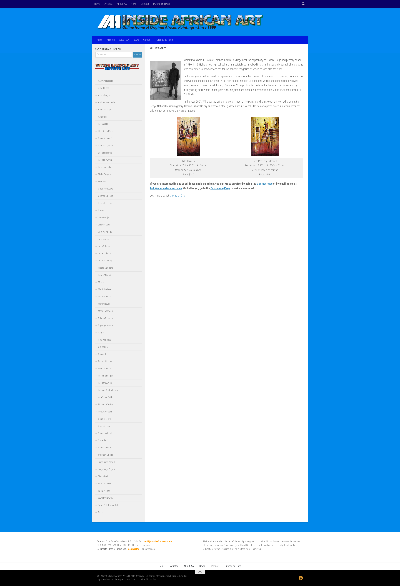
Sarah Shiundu (105, 426)
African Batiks (106, 397)
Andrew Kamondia (106, 102)
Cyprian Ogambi (105, 145)
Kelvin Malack (104, 275)
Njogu (101, 332)
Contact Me (133, 549)
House (101, 210)
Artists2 (108, 3)
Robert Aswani (105, 411)
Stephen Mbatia (105, 454)
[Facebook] (301, 578)
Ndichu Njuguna (105, 318)
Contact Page (264, 183)
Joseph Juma (104, 253)
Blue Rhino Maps (105, 131)
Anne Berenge (105, 109)
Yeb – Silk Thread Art (108, 505)
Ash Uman (103, 116)
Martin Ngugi (104, 303)
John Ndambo (104, 246)
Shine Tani (103, 440)
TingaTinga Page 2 (106, 469)
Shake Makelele (105, 433)
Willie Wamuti (104, 490)
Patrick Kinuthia (105, 361)
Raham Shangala (105, 375)
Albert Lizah (103, 88)
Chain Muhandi (105, 138)
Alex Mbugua (104, 95)
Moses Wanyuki (105, 311)
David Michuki (104, 167)
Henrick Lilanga (105, 203)
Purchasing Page (161, 3)
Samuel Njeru (104, 418)
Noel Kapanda (104, 339)
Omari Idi (102, 354)
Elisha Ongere (104, 174)
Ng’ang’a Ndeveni (106, 325)
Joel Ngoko (103, 239)
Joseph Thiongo (105, 260)
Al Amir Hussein (105, 80)
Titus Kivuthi (103, 476)
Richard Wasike (105, 404)
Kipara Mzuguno (105, 267)
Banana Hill (103, 124)
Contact (145, 3)
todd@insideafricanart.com (166, 188)
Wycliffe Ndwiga (105, 498)
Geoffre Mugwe (105, 188)
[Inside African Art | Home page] (180, 22)
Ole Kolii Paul (104, 347)
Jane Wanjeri (104, 217)
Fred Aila (102, 181)
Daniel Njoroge (105, 152)
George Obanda (105, 195)
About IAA (122, 3)
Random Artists (105, 382)
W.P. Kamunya (104, 483)
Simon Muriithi (104, 447)
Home (97, 3)
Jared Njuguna (105, 224)
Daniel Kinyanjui (105, 160)
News (134, 3)
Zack (100, 512)
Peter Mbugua (104, 368)
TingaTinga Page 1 (106, 462)
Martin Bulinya (104, 289)
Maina (101, 282)
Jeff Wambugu (105, 231)
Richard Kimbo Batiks (108, 390)
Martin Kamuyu (105, 296)
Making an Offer (178, 195)
